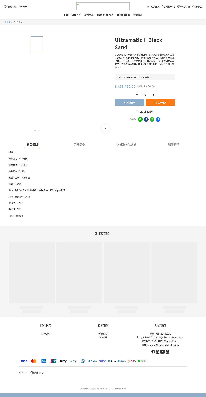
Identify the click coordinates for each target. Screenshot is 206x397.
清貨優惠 (138, 14)
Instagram (123, 14)
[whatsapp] (152, 119)
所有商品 (88, 14)
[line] (140, 119)
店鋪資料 (76, 14)
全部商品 (9, 22)
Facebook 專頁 (105, 14)
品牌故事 (45, 333)
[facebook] (146, 119)
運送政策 (103, 337)
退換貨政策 (103, 333)
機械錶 (19, 22)
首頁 (66, 14)
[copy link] (158, 119)
